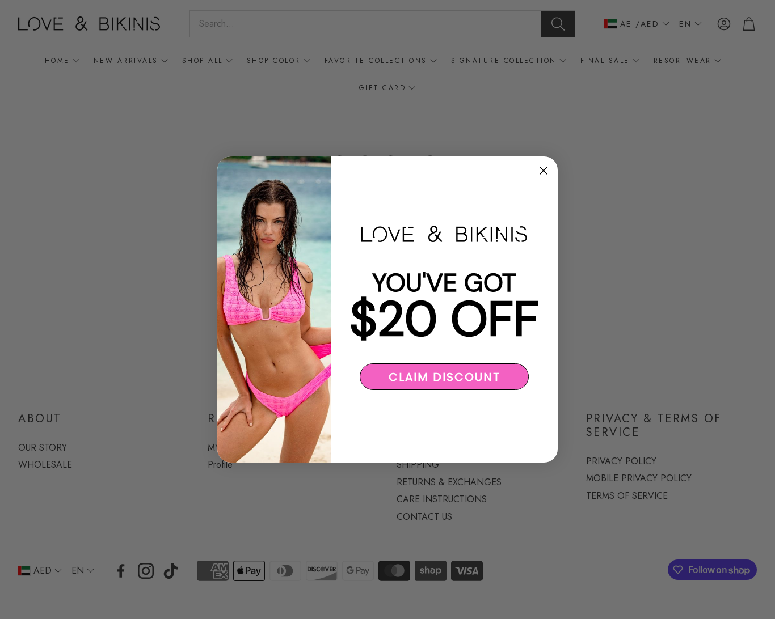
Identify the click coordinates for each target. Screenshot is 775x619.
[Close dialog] (543, 170)
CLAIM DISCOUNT (444, 377)
